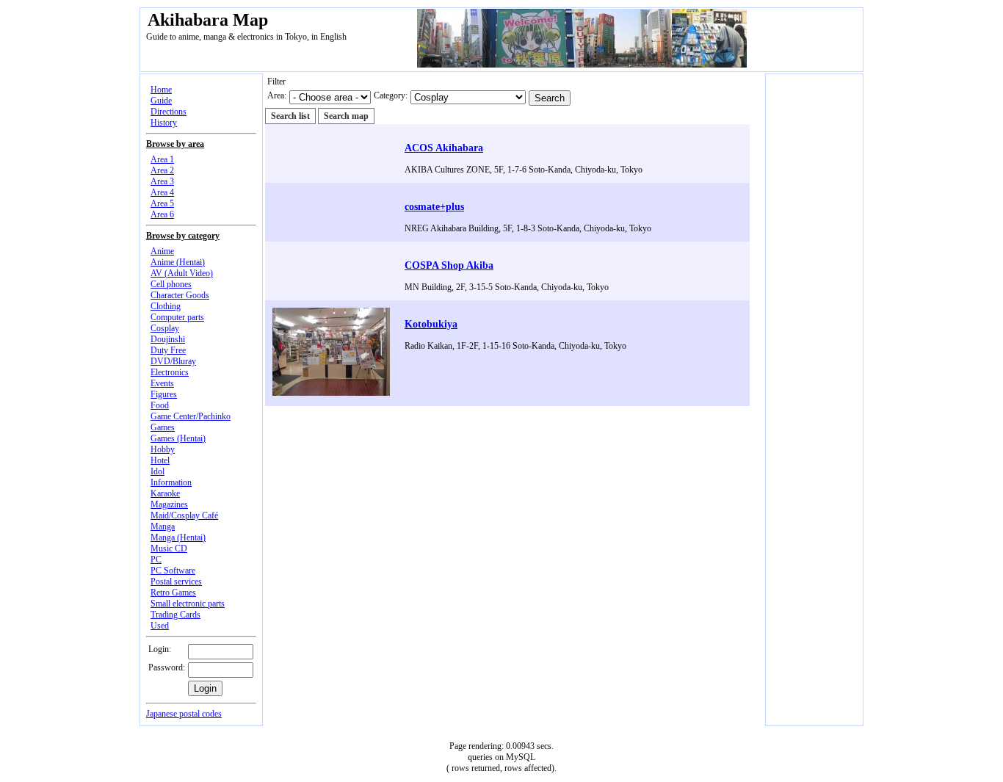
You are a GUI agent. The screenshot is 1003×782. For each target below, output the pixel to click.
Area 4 (162, 192)
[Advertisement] (514, 411)
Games (163, 427)
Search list (290, 116)
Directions (169, 111)
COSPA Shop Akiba (449, 265)
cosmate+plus (434, 206)
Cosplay (165, 328)
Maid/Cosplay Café (184, 515)
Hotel (160, 460)
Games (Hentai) (178, 438)
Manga (163, 526)
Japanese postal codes (184, 714)
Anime (162, 251)
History (164, 122)
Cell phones (171, 284)
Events (162, 383)
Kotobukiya (431, 324)
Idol (157, 471)
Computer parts (177, 317)
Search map (346, 116)
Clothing (166, 306)
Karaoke (165, 493)
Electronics (170, 372)
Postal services (176, 581)
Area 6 (162, 214)
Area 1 (162, 159)
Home (161, 89)
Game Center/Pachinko (191, 416)
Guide (161, 100)
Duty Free (168, 350)
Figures (164, 394)
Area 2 (162, 170)
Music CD (169, 548)
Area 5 (162, 203)
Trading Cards (175, 614)
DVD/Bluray (173, 361)
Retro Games (173, 592)
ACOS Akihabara (444, 147)
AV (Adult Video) (182, 273)
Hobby (163, 449)
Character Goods (180, 295)
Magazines (169, 504)
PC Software (173, 570)
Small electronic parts (188, 603)
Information (171, 482)
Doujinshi (168, 339)
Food (160, 405)
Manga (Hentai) (178, 537)
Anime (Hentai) (178, 262)
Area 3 (162, 181)
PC (156, 559)
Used (160, 625)
